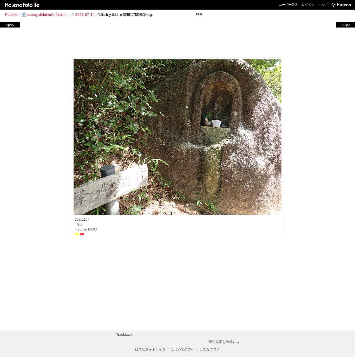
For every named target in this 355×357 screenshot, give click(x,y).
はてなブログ (210, 349)
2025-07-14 (85, 14)
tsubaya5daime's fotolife (47, 14)
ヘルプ (323, 4)
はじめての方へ (182, 349)
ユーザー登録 (288, 4)
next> (346, 25)
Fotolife (11, 14)
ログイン (308, 4)
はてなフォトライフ (150, 349)
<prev (10, 25)
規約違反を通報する (224, 342)
